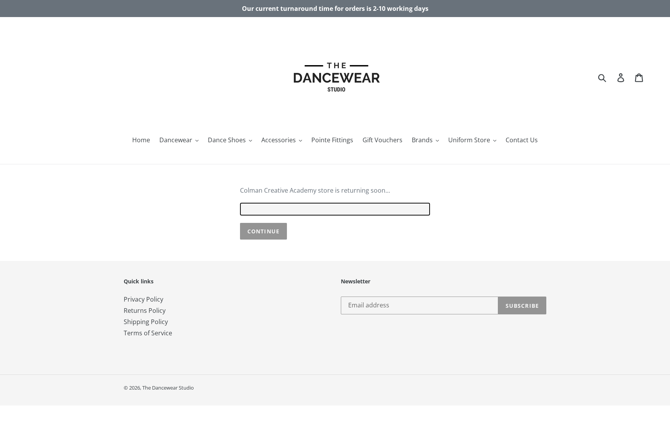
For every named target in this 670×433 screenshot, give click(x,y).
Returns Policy (145, 310)
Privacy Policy (143, 299)
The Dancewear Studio (168, 387)
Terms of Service (148, 333)
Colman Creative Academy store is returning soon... (315, 190)
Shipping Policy (146, 321)
